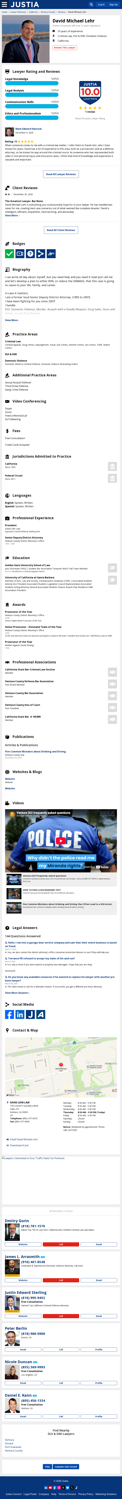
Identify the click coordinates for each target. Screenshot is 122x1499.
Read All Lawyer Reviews (61, 174)
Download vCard (19, 1145)
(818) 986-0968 (33, 1333)
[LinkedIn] (46, 1487)
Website (10, 779)
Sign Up (114, 4)
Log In (101, 4)
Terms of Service (67, 1494)
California (33, 12)
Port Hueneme (13, 1447)
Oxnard (9, 1443)
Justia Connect (13, 1494)
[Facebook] (54, 1487)
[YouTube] (50, 1487)
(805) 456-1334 (33, 1400)
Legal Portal (30, 1494)
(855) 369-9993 (33, 1367)
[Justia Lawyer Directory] (25, 4)
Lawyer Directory (18, 12)
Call (61, 1244)
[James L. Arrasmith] (12, 1266)
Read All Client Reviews (61, 230)
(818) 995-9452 (33, 1297)
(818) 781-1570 (33, 1226)
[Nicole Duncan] (12, 1372)
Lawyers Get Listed (66, 1466)
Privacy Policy (85, 1494)
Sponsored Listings (61, 1211)
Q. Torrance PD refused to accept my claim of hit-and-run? (40, 958)
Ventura (61, 12)
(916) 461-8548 (33, 1262)
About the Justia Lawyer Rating (90, 118)
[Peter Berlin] (12, 1338)
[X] (72, 1487)
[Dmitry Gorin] (12, 1230)
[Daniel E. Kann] (12, 1405)
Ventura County (48, 12)
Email (99, 1244)
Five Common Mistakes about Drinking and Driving (35, 751)
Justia (4, 12)
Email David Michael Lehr (24, 1139)
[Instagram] (59, 1487)
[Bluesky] (67, 1487)
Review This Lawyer (64, 47)
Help (53, 1494)
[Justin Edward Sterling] (12, 1302)
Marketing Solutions (106, 1494)
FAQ (47, 1466)
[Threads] (63, 1487)
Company (44, 1494)
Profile (98, 1349)
